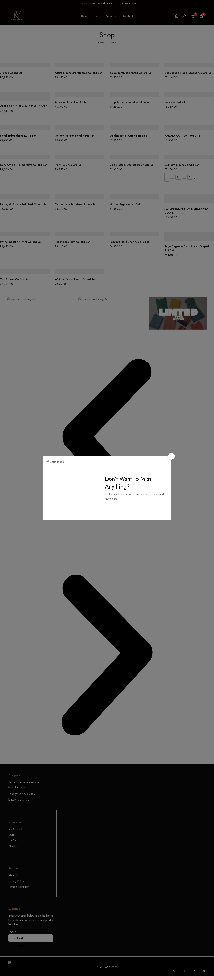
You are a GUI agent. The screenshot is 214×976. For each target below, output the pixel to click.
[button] (171, 456)
